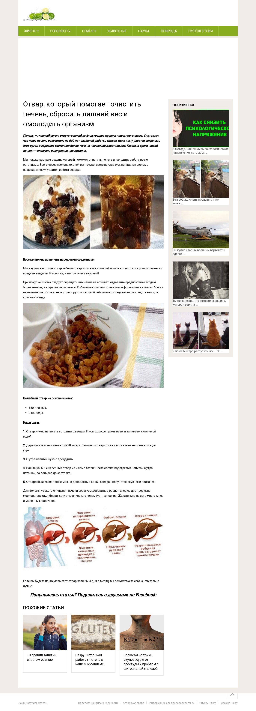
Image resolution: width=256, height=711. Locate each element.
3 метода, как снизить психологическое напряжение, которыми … (200, 150)
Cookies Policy (229, 702)
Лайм (21, 702)
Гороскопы (60, 31)
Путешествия (200, 31)
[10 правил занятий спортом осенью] (45, 632)
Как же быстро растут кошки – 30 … (198, 351)
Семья (87, 31)
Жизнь (30, 31)
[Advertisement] (128, 71)
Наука (143, 31)
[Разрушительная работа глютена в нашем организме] (93, 632)
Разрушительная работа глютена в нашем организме (89, 659)
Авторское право (133, 702)
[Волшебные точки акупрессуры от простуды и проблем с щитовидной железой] (142, 632)
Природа (169, 31)
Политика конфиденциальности (98, 702)
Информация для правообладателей (171, 702)
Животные (117, 31)
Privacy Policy (208, 702)
